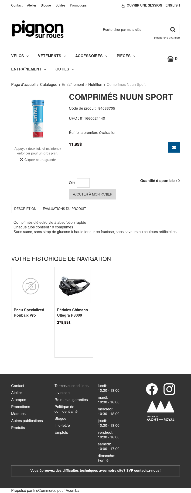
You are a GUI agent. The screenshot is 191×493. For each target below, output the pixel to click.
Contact (17, 5)
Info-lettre (62, 425)
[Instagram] (169, 389)
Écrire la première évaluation (92, 132)
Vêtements (49, 55)
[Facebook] (152, 389)
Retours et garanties (71, 399)
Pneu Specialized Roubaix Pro (29, 312)
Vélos (17, 55)
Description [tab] (25, 208)
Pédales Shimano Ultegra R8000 (72, 312)
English (172, 5)
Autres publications (27, 420)
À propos (18, 399)
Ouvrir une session (144, 5)
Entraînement (26, 69)
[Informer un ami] (174, 147)
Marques (18, 413)
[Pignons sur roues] (37, 29)
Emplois (61, 432)
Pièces (124, 55)
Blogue (46, 5)
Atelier (31, 5)
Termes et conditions (72, 385)
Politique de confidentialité (66, 409)
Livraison (62, 392)
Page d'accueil (23, 84)
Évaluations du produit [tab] (64, 208)
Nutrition (95, 84)
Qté (72, 182)
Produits (18, 427)
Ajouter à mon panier (92, 194)
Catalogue (48, 84)
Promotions (78, 5)
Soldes (60, 5)
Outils (62, 69)
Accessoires (89, 55)
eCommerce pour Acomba (57, 490)
